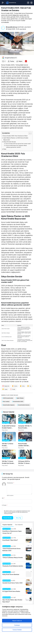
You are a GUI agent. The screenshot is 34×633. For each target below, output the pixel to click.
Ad (3, 498)
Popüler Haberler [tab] (7, 524)
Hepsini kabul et (17, 620)
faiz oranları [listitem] (5, 401)
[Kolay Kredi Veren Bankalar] (17, 574)
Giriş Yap (18, 518)
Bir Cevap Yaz (8, 474)
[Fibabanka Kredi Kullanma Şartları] (17, 565)
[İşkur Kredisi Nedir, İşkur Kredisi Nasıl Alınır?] (17, 599)
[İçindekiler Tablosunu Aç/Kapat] (29, 133)
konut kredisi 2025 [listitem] (17, 401)
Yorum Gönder (7, 518)
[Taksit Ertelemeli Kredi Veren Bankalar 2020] (17, 548)
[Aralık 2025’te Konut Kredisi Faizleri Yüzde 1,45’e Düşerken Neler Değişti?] (9, 422)
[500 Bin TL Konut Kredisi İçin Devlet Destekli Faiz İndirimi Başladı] (9, 458)
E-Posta (4, 505)
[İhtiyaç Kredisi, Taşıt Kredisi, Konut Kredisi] (11, 2)
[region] (17, 618)
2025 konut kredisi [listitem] (7, 398)
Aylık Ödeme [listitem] (20, 398)
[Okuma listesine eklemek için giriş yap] (26, 61)
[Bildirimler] (31, 2)
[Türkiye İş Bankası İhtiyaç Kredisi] (17, 557)
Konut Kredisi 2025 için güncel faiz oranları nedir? (18, 143)
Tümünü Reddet (17, 629)
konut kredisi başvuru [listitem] (8, 405)
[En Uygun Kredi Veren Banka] (17, 591)
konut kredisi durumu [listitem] (23, 405)
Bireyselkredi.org (11, 27)
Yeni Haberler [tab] (19, 524)
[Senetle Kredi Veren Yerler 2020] (17, 582)
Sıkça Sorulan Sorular (9, 141)
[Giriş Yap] (28, 2)
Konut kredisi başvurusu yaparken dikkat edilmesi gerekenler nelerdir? (16, 146)
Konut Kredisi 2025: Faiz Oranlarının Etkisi (15, 135)
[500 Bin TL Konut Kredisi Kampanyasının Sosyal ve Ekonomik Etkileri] (9, 440)
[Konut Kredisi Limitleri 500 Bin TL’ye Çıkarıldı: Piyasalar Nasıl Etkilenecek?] (25, 440)
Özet (4, 149)
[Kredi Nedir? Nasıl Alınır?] (17, 540)
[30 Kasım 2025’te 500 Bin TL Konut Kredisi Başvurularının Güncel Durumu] (25, 458)
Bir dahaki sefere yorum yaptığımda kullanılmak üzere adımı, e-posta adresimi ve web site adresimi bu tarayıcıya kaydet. (17, 512)
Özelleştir (17, 625)
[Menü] (3, 2)
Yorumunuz (10, 483)
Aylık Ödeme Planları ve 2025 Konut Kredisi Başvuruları (15, 138)
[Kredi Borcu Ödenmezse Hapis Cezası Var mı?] (17, 531)
